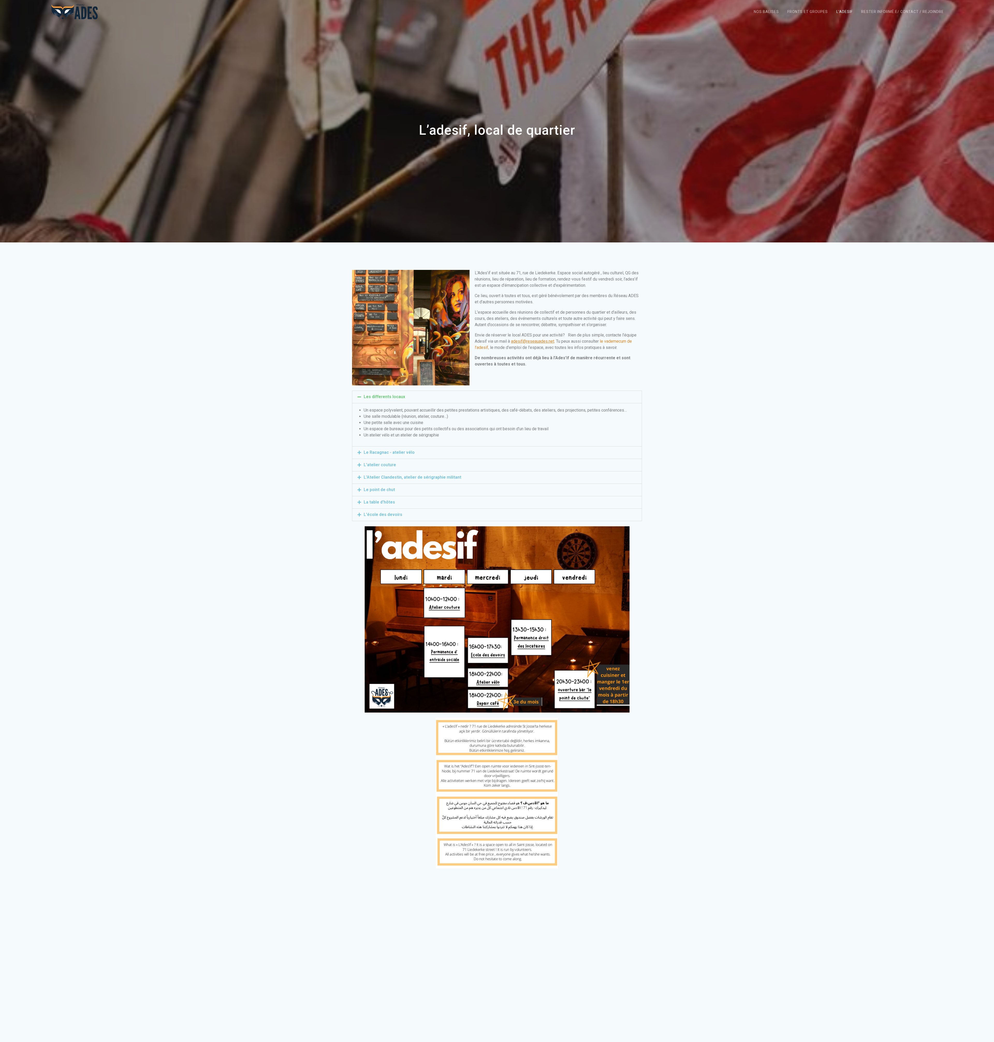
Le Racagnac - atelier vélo (389, 452)
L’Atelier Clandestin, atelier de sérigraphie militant (412, 477)
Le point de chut (379, 489)
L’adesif (844, 12)
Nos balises (766, 12)
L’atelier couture (380, 464)
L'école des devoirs (383, 514)
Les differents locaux (384, 396)
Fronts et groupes (807, 12)
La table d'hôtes (379, 502)
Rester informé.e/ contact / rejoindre (902, 12)
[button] (497, 397)
